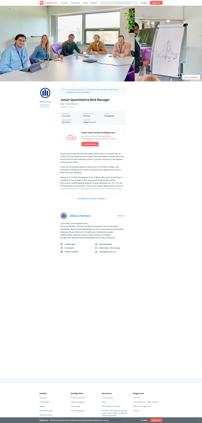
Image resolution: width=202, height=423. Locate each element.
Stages (85, 3)
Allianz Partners (45, 102)
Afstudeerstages (46, 410)
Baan (62, 104)
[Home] (48, 3)
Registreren (156, 3)
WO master (66, 122)
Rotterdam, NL (72, 104)
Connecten (121, 216)
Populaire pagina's (78, 402)
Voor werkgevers (77, 410)
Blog (104, 402)
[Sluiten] (199, 420)
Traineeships (75, 3)
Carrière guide (107, 397)
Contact (136, 410)
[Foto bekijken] (67, 43)
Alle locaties (75, 406)
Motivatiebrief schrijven (111, 406)
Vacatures (64, 3)
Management (109, 116)
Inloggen (144, 3)
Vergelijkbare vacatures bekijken (78, 92)
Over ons (136, 397)
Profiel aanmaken (90, 144)
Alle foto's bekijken (191, 77)
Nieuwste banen (45, 415)
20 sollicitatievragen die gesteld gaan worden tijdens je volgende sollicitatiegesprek (115, 413)
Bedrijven (93, 3)
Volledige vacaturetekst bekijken (91, 198)
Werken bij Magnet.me (142, 406)
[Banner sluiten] (123, 131)
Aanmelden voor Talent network (146, 402)
